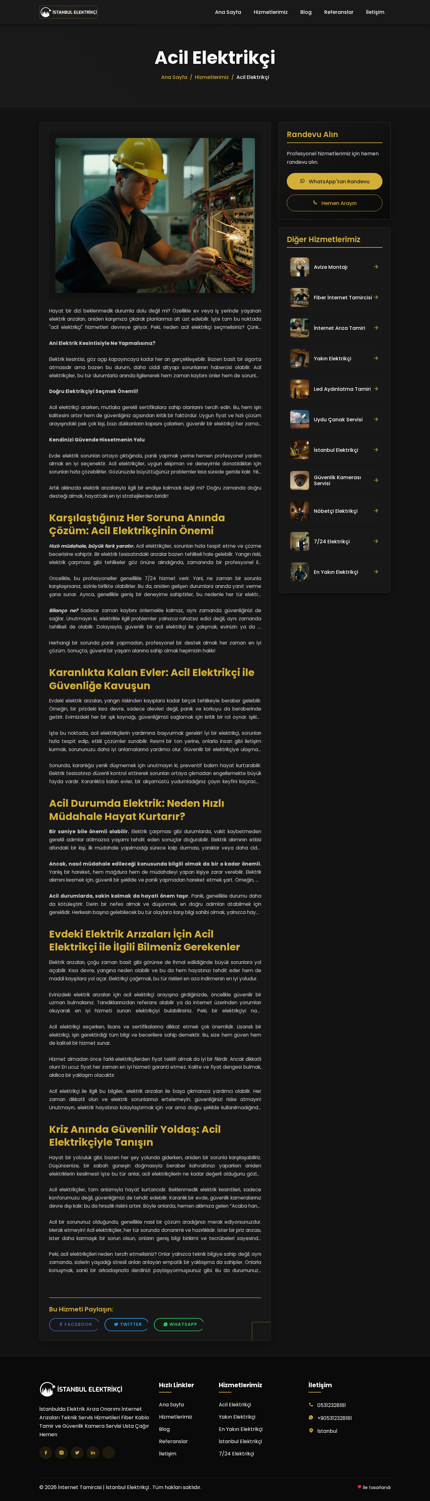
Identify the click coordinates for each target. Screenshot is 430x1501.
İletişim (375, 12)
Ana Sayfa (228, 12)
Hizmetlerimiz (271, 12)
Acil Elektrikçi (235, 1404)
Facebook (79, 1324)
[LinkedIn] (93, 1452)
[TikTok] (108, 1452)
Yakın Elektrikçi (237, 1417)
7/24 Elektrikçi (236, 1453)
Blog (306, 12)
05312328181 (331, 1405)
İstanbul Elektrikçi (240, 1441)
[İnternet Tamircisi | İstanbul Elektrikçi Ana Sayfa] (68, 12)
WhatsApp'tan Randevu (339, 181)
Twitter (131, 1324)
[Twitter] (77, 1452)
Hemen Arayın (338, 203)
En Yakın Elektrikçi (241, 1429)
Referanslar (339, 12)
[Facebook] (45, 1452)
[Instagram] (61, 1452)
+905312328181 (334, 1418)
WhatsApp (183, 1324)
